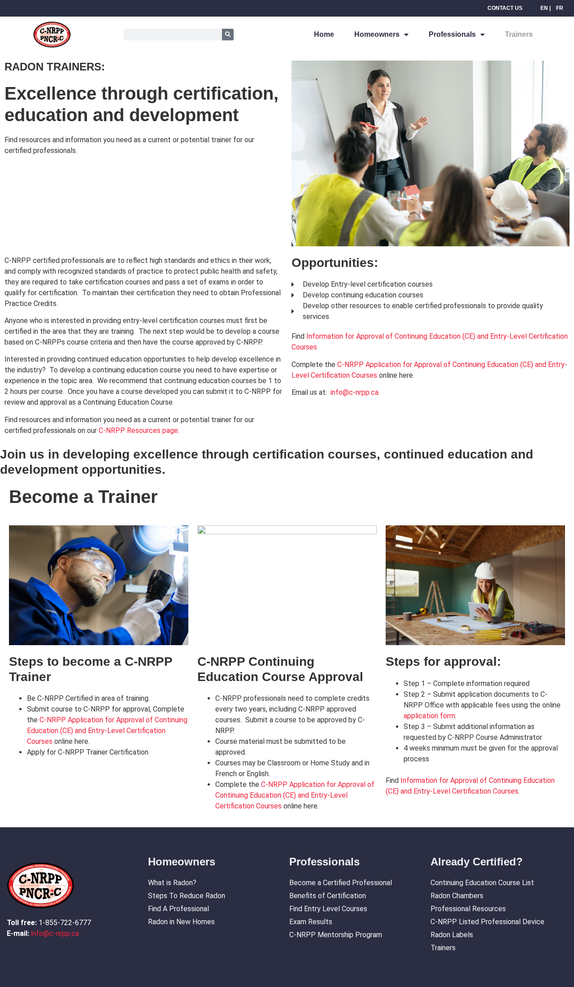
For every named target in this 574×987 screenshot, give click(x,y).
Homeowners (377, 34)
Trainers (519, 34)
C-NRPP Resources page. (139, 430)
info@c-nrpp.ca (354, 392)
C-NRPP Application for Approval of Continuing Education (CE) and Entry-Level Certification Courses (107, 731)
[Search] (228, 34)
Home (324, 34)
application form (429, 716)
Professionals (452, 34)
